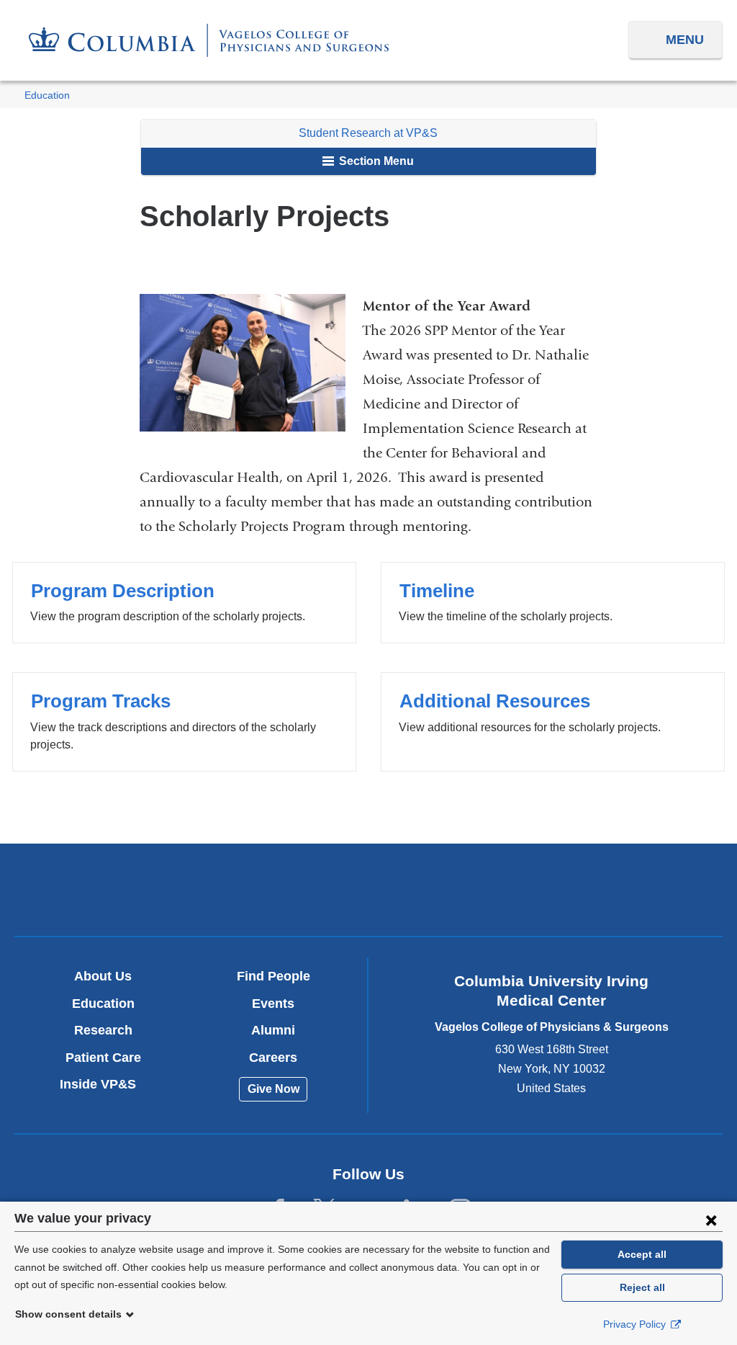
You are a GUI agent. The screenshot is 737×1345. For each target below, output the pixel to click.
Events (273, 1003)
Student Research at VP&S (368, 133)
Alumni (273, 1030)
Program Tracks (184, 721)
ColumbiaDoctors (600, 889)
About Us (103, 976)
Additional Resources (552, 721)
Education (47, 95)
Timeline (552, 603)
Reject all (642, 1287)
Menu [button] (685, 39)
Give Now (273, 1089)
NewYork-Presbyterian (368, 893)
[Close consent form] (711, 1219)
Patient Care (103, 1057)
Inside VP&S (103, 1084)
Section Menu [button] (375, 161)
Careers (273, 1057)
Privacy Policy (636, 1324)
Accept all (642, 1254)
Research (103, 1030)
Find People (273, 976)
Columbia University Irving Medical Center (136, 889)
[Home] (209, 40)
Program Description (184, 603)
